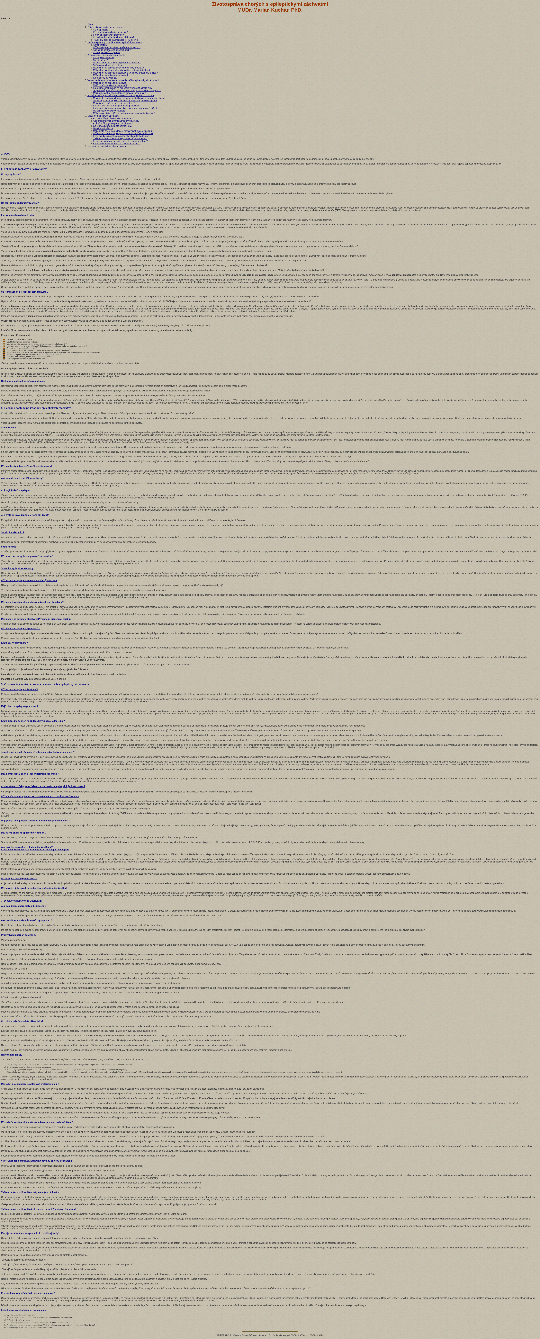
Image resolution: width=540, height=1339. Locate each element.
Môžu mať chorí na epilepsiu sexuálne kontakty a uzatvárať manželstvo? (129, 98)
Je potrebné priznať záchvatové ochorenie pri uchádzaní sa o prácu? (127, 90)
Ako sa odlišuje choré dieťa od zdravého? (114, 118)
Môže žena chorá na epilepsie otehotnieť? (114, 103)
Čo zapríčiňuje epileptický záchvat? (110, 32)
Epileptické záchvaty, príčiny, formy (104, 27)
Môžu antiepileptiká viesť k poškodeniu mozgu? (116, 47)
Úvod (90, 24)
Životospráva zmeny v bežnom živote (106, 55)
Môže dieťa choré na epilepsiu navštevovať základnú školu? (123, 133)
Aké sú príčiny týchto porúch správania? (113, 123)
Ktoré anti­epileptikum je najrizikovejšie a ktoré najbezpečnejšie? (125, 108)
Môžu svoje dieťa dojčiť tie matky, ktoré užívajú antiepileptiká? (124, 113)
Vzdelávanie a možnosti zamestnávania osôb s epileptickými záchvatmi (123, 80)
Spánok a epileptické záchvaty (108, 65)
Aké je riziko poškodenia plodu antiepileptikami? (117, 105)
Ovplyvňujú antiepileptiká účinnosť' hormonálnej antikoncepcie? (125, 100)
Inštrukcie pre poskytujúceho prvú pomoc (107, 146)
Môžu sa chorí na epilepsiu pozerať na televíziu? (117, 62)
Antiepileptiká (100, 45)
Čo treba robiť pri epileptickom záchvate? (113, 37)
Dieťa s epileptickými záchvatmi (103, 116)
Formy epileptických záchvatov (108, 35)
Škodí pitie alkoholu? (103, 57)
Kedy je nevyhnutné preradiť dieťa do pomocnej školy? (120, 141)
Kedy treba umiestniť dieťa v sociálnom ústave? (116, 143)
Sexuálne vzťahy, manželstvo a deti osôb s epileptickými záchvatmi (120, 95)
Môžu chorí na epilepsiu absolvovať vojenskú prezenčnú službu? (125, 73)
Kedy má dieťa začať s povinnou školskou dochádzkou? (121, 136)
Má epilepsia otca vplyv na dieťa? (110, 111)
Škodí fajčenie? (101, 60)
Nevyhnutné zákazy (103, 128)
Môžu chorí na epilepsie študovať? (110, 83)
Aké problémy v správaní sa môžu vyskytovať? (116, 121)
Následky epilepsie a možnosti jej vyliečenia (115, 40)
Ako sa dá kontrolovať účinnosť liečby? (112, 50)
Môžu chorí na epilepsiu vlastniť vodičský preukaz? (118, 68)
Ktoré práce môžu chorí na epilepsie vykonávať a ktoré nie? (122, 88)
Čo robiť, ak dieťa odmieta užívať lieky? (112, 126)
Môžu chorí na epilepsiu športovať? (110, 75)
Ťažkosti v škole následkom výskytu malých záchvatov (120, 138)
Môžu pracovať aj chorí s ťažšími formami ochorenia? (119, 93)
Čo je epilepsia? (101, 30)
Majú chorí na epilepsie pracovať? (110, 85)
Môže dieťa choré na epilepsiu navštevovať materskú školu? (123, 131)
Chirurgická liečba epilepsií (106, 52)
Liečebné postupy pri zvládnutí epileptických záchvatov (114, 42)
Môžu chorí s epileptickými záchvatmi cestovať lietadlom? (121, 70)
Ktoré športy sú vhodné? (105, 78)
